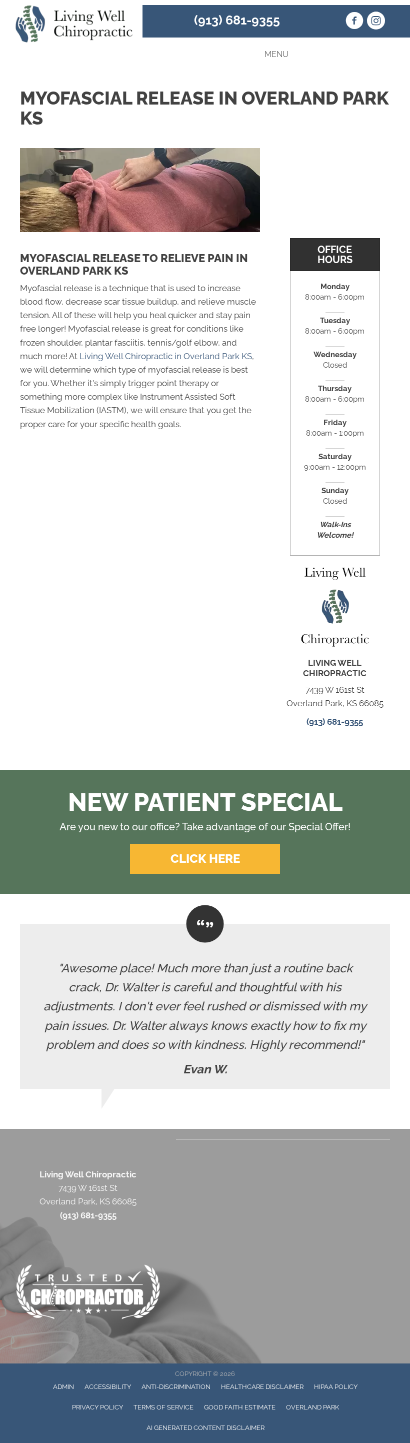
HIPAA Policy (336, 1386)
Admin (63, 1386)
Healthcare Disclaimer (262, 1386)
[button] (205, 859)
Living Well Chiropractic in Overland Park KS (166, 356)
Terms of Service (164, 1407)
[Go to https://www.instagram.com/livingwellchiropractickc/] (376, 22)
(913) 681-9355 (237, 20)
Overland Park (312, 1407)
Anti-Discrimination (176, 1386)
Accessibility (107, 1386)
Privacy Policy (97, 1407)
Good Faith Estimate (240, 1407)
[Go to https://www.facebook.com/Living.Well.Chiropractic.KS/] (355, 22)
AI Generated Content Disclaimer (205, 1427)
